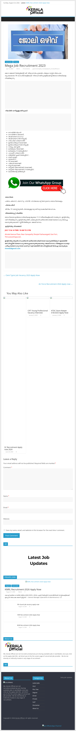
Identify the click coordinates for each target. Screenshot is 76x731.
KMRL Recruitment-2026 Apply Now (38, 3)
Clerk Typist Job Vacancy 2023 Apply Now (21, 275)
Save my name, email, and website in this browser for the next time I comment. (35, 530)
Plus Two (35, 689)
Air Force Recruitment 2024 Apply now (56, 284)
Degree (8, 586)
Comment (7, 467)
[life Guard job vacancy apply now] (9, 603)
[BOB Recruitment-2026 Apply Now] (9, 624)
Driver (35, 696)
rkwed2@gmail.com (12, 248)
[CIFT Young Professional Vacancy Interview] (38, 298)
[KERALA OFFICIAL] (16, 643)
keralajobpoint (46, 69)
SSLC (34, 686)
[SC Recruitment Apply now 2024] (14, 298)
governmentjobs (37, 69)
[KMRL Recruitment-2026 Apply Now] (38, 582)
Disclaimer (36, 705)
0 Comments (26, 69)
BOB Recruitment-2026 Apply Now (28, 625)
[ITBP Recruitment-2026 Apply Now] (9, 614)
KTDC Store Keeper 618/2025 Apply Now (59, 311)
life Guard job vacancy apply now (28, 604)
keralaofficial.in (55, 69)
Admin (18, 69)
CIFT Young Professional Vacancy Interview (38, 311)
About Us (36, 708)
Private (16, 62)
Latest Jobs (9, 62)
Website (6, 519)
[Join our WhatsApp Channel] (58, 727)
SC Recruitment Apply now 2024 (13, 448)
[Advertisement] (38, 95)
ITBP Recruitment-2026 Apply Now (28, 615)
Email (6, 507)
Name (6, 496)
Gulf (34, 702)
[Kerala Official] (5, 19)
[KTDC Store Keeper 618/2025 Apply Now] (61, 298)
